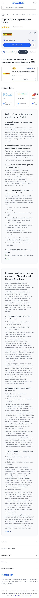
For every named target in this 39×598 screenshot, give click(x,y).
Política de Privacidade (23, 595)
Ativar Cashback (17, 45)
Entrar (34, 3)
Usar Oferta (24, 79)
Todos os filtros (10, 52)
